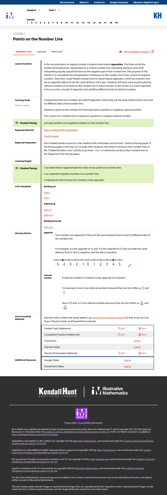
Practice (56, 51)
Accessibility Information (91, 422)
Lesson (41, 51)
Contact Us (99, 2)
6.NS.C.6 (48, 210)
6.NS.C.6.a (48, 215)
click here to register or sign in (109, 317)
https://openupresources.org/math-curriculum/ (35, 434)
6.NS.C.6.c (48, 227)
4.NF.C (47, 198)
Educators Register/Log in (146, 2)
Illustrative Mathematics (85, 440)
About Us (84, 2)
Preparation (24, 51)
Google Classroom (119, 2)
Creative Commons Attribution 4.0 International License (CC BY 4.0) (77, 431)
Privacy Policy (70, 422)
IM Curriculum (67, 2)
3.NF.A (47, 192)
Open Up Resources (106, 450)
